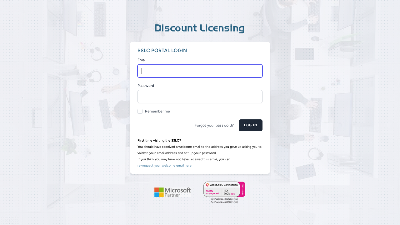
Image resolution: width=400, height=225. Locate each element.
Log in (250, 125)
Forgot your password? (214, 125)
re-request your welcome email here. (165, 165)
